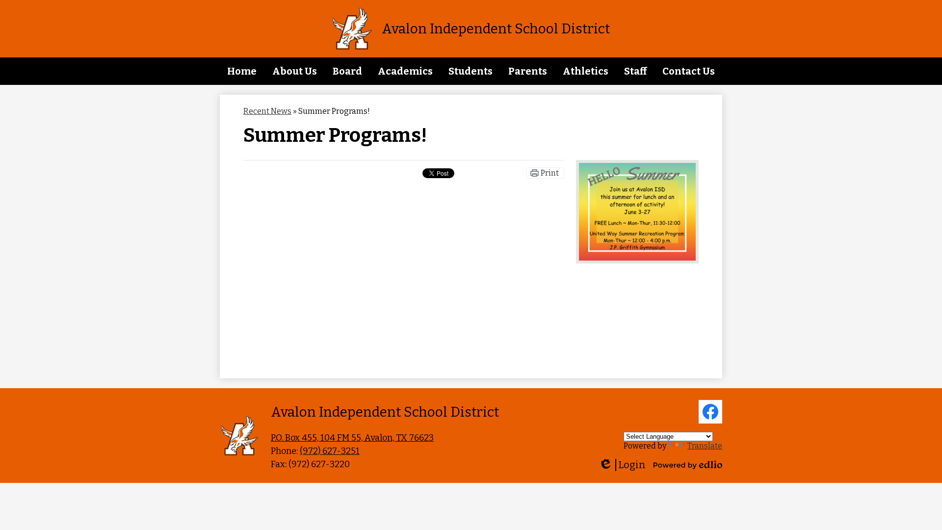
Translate (704, 445)
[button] (294, 71)
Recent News (267, 111)
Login (622, 465)
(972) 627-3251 (330, 451)
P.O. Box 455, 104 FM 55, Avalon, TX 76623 (352, 437)
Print (550, 173)
